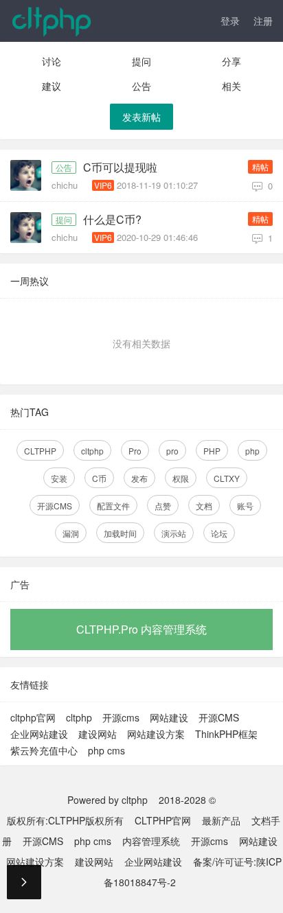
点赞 (163, 505)
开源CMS (54, 505)
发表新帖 (141, 117)
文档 (204, 505)
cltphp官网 (33, 717)
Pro (135, 450)
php (252, 450)
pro (172, 450)
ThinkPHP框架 (226, 734)
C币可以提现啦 (120, 167)
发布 (139, 478)
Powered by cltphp (107, 800)
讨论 (51, 61)
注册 (263, 20)
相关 (231, 86)
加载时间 (120, 533)
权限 (180, 478)
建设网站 (97, 734)
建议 (51, 86)
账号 (245, 505)
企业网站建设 (39, 734)
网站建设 (169, 717)
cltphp (92, 450)
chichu (66, 185)
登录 (230, 20)
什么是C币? (112, 219)
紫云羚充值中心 (44, 750)
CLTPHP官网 (163, 820)
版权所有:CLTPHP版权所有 (65, 820)
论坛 (219, 533)
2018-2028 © (187, 800)
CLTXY (227, 478)
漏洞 (71, 533)
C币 (99, 478)
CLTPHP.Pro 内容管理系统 (141, 629)
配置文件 (113, 505)
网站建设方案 (156, 734)
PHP (211, 450)
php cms (106, 750)
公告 (141, 86)
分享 (231, 61)
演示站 (173, 533)
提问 (141, 61)
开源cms (120, 717)
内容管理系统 (151, 841)
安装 (59, 478)
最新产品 (221, 820)
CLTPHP (40, 450)
